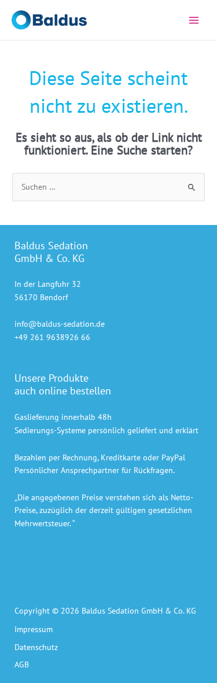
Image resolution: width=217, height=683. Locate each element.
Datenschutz (36, 647)
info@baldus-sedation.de (59, 324)
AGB (21, 664)
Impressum (33, 629)
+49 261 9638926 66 (52, 337)
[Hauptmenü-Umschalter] (194, 20)
